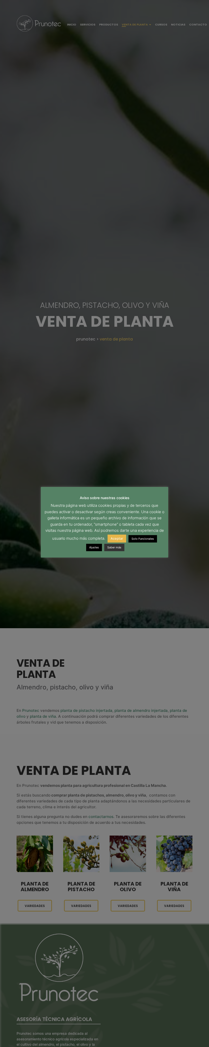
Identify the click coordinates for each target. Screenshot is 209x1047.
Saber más (114, 547)
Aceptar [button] (117, 538)
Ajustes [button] (94, 547)
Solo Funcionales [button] (143, 538)
